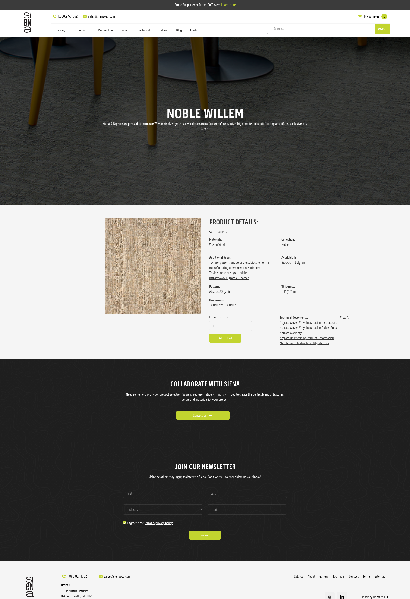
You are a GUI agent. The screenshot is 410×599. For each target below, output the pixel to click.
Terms (366, 576)
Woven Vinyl (217, 245)
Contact (195, 30)
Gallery (163, 30)
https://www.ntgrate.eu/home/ (229, 278)
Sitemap (380, 576)
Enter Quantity (218, 317)
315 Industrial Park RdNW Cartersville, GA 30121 (77, 593)
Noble (285, 245)
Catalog (60, 30)
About (126, 30)
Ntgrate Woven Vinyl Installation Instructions (308, 323)
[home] (26, 22)
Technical (144, 30)
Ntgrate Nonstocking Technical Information (307, 338)
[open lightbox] (153, 266)
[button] (79, 30)
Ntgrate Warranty (291, 333)
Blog (179, 30)
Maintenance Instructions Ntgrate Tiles (304, 343)
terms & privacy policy (159, 523)
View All (345, 317)
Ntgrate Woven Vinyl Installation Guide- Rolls (308, 328)
